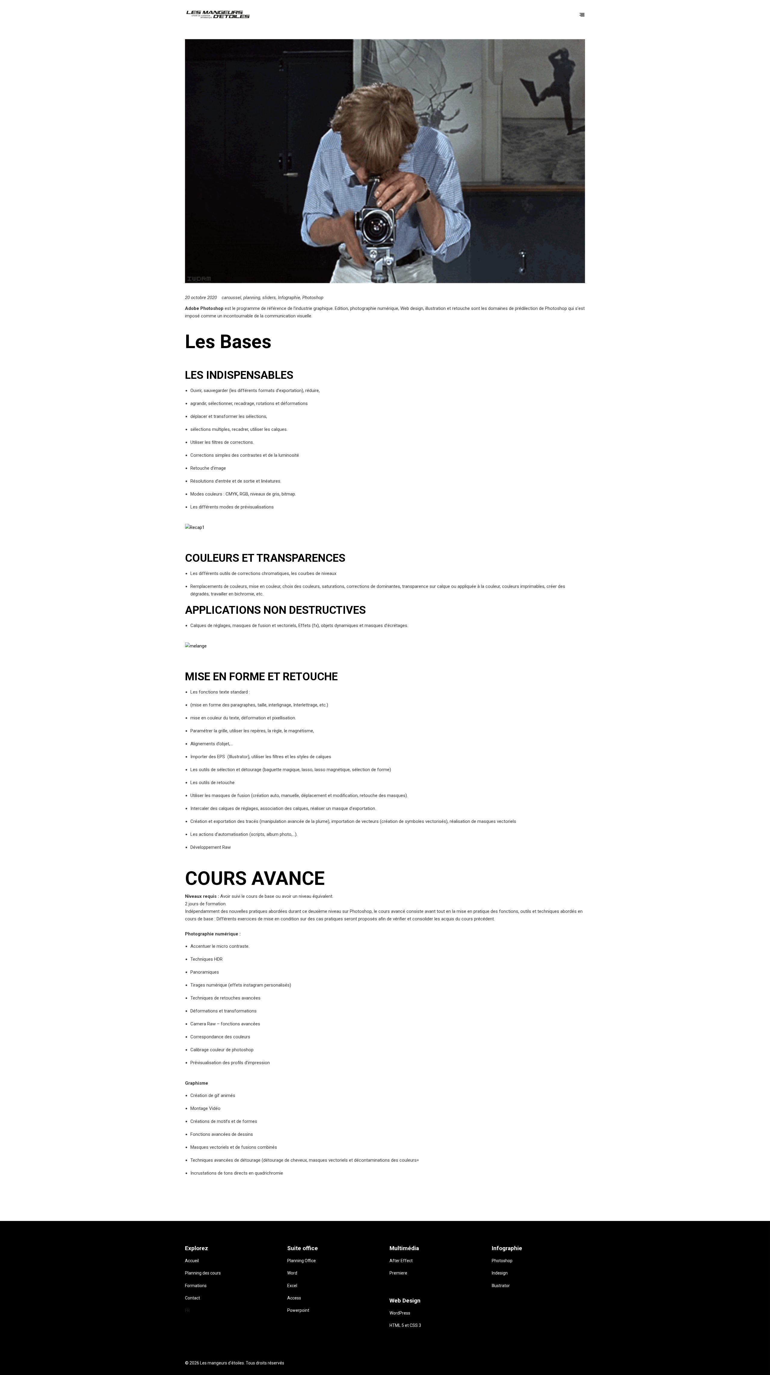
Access (294, 1298)
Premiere (398, 1273)
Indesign (500, 1273)
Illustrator (501, 1285)
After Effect (401, 1260)
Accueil (192, 1260)
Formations (196, 1285)
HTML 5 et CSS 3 (405, 1325)
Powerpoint (298, 1310)
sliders (269, 297)
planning (251, 297)
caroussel (231, 297)
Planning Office (301, 1260)
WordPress (400, 1313)
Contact (192, 1298)
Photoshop (312, 297)
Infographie (289, 297)
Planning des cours (203, 1273)
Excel (292, 1285)
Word (292, 1273)
